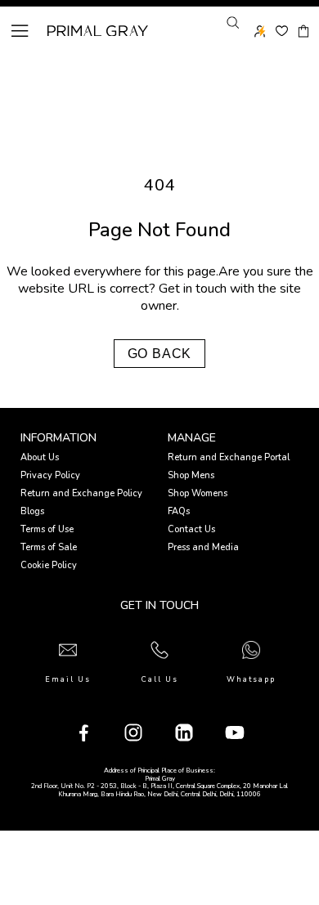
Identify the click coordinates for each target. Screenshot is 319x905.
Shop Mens (191, 475)
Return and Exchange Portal (229, 457)
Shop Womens (197, 493)
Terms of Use (47, 529)
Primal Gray (97, 31)
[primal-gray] (282, 31)
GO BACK (160, 354)
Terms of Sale (48, 547)
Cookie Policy (48, 565)
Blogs (32, 511)
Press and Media (203, 547)
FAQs (179, 511)
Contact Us (191, 529)
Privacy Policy (50, 475)
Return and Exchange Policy (81, 493)
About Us (39, 457)
